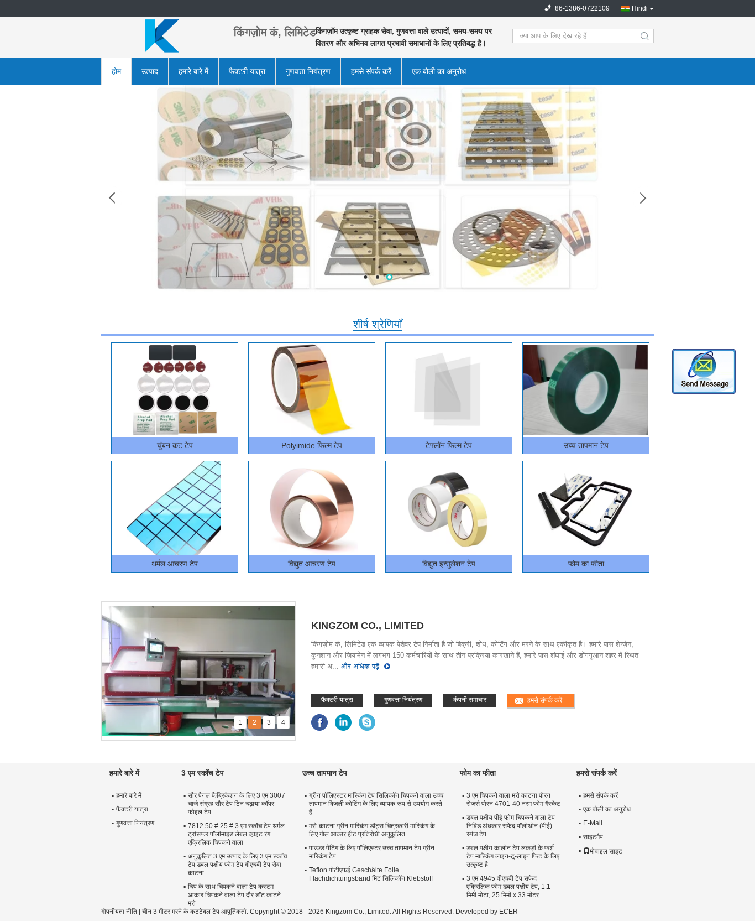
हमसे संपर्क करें (371, 71)
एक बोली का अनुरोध (439, 71)
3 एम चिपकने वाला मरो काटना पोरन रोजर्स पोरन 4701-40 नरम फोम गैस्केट (513, 800)
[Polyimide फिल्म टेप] (311, 390)
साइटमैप (593, 837)
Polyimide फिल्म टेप (311, 445)
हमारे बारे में (193, 71)
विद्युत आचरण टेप (311, 563)
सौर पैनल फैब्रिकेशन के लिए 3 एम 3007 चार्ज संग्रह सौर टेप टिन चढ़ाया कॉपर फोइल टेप (236, 804)
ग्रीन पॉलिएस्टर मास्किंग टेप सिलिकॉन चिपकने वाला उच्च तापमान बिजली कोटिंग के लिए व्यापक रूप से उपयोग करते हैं (376, 804)
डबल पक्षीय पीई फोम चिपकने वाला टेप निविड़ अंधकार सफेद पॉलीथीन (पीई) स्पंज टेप (510, 826)
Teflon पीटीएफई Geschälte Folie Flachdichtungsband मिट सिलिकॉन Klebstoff (371, 874)
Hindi (640, 8)
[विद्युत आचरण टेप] (311, 508)
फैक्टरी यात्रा (247, 71)
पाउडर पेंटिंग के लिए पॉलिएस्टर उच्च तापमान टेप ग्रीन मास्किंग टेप (371, 852)
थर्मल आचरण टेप (174, 563)
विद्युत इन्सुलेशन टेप (448, 563)
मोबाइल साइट (606, 851)
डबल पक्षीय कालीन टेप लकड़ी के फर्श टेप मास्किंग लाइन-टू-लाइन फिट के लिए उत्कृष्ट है (512, 856)
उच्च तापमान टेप (586, 445)
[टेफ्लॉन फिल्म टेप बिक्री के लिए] (377, 188)
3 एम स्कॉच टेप (202, 772)
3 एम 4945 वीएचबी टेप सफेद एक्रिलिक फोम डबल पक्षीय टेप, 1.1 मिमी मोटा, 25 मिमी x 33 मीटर (508, 887)
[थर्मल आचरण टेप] (174, 508)
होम (116, 71)
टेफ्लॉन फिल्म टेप (449, 445)
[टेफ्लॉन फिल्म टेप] (448, 390)
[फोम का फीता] (585, 508)
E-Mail (592, 823)
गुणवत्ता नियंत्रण (308, 71)
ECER (508, 911)
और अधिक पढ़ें (360, 666)
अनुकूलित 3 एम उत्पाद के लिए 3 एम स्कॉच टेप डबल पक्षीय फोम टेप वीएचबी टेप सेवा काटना (237, 864)
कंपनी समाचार (469, 700)
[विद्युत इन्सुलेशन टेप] (448, 508)
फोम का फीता (586, 563)
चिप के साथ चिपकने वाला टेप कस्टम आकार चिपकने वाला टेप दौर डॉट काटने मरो (234, 895)
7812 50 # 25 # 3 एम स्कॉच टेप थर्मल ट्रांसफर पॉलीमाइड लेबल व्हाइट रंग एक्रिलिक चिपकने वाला (236, 834)
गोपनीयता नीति (119, 911)
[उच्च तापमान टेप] (585, 390)
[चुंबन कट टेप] (174, 390)
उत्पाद (149, 71)
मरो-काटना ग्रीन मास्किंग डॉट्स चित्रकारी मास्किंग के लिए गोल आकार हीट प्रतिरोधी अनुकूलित (372, 830)
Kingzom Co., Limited (367, 625)
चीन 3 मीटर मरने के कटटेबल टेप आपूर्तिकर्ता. (196, 911)
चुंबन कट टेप (175, 445)
